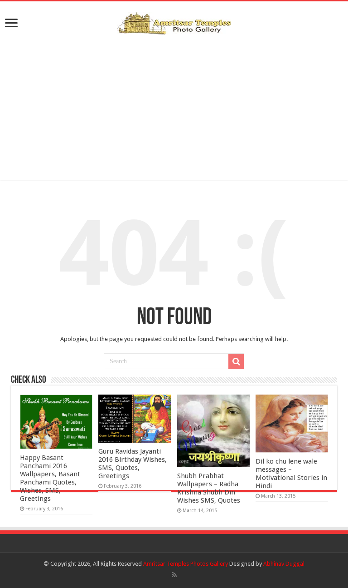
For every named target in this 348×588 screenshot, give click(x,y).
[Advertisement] (174, 107)
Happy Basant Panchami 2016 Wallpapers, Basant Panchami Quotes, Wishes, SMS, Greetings (50, 478)
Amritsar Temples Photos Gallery (186, 563)
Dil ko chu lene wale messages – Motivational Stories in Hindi (291, 473)
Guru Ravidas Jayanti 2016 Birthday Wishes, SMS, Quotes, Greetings (132, 463)
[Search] (236, 361)
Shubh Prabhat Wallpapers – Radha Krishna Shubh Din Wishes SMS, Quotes (208, 488)
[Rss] (174, 574)
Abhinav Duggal (283, 563)
